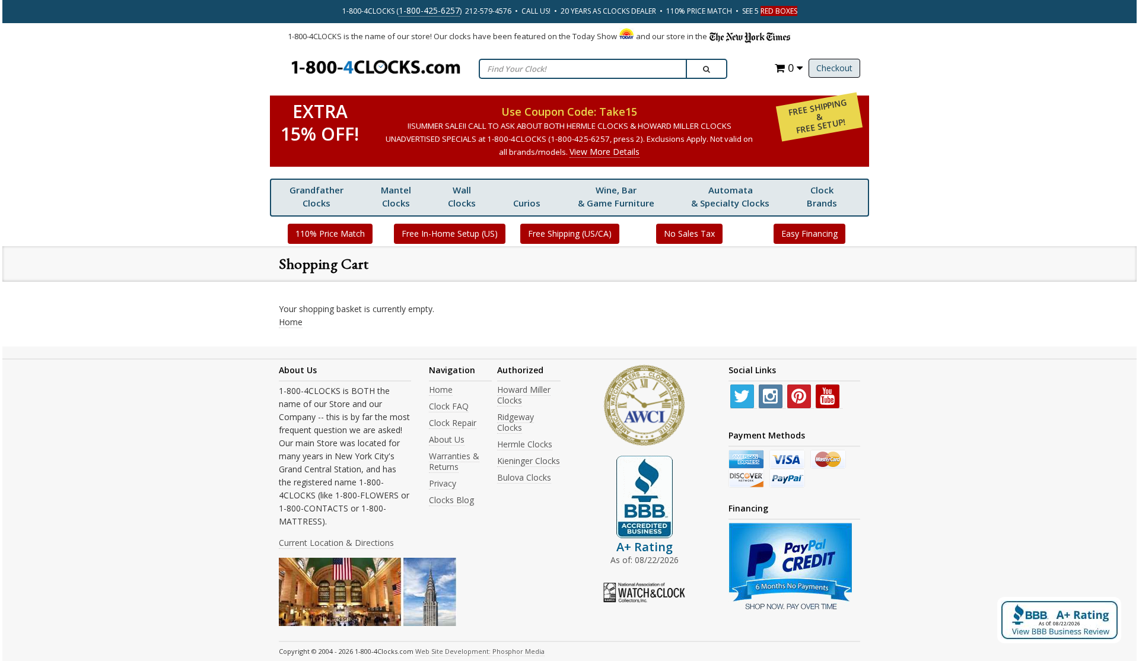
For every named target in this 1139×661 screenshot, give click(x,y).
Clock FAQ (449, 406)
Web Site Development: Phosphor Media (480, 651)
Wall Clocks (462, 196)
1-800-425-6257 (429, 10)
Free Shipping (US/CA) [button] (570, 233)
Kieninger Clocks (528, 460)
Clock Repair (452, 422)
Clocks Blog (451, 500)
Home (291, 322)
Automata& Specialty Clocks (730, 196)
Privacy (442, 483)
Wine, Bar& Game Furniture (616, 196)
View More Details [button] (605, 151)
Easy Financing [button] (809, 233)
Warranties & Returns (454, 461)
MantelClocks (396, 196)
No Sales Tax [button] (689, 233)
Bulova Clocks (524, 477)
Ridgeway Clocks (515, 422)
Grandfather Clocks (316, 196)
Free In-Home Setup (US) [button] (450, 233)
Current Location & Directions (336, 542)
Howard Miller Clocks (524, 395)
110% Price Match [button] (330, 233)
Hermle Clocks (524, 444)
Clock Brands (822, 196)
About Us (446, 439)
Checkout (834, 68)
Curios (526, 203)
